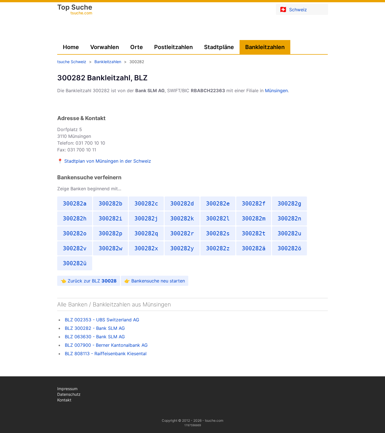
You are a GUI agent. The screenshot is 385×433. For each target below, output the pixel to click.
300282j (146, 218)
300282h (75, 218)
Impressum (67, 388)
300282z (218, 248)
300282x (146, 248)
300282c (146, 203)
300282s (218, 233)
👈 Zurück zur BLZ (89, 281)
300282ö (289, 248)
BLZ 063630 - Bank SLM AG (95, 336)
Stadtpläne (219, 47)
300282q (146, 233)
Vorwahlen (104, 47)
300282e (218, 203)
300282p (110, 233)
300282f (253, 203)
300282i (110, 218)
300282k (182, 218)
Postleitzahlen (173, 47)
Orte (136, 47)
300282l (218, 218)
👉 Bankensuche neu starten (154, 281)
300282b (110, 203)
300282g (289, 203)
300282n (289, 218)
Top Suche (74, 10)
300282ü (75, 263)
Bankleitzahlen (265, 47)
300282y (182, 248)
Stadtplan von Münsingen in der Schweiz (107, 161)
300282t (253, 233)
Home (71, 47)
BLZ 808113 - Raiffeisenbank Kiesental (106, 353)
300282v (75, 248)
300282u (289, 233)
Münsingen (276, 90)
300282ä (253, 248)
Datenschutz (69, 394)
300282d (182, 203)
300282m (253, 218)
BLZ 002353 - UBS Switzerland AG (102, 319)
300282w (110, 248)
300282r (182, 233)
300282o (75, 233)
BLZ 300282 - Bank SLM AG (95, 328)
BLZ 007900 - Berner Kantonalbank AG (106, 345)
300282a (75, 203)
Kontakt (64, 399)
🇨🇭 (293, 9)
